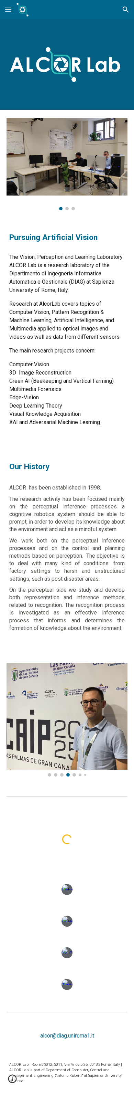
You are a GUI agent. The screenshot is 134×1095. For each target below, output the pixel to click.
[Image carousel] (67, 164)
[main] (67, 237)
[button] (8, 9)
